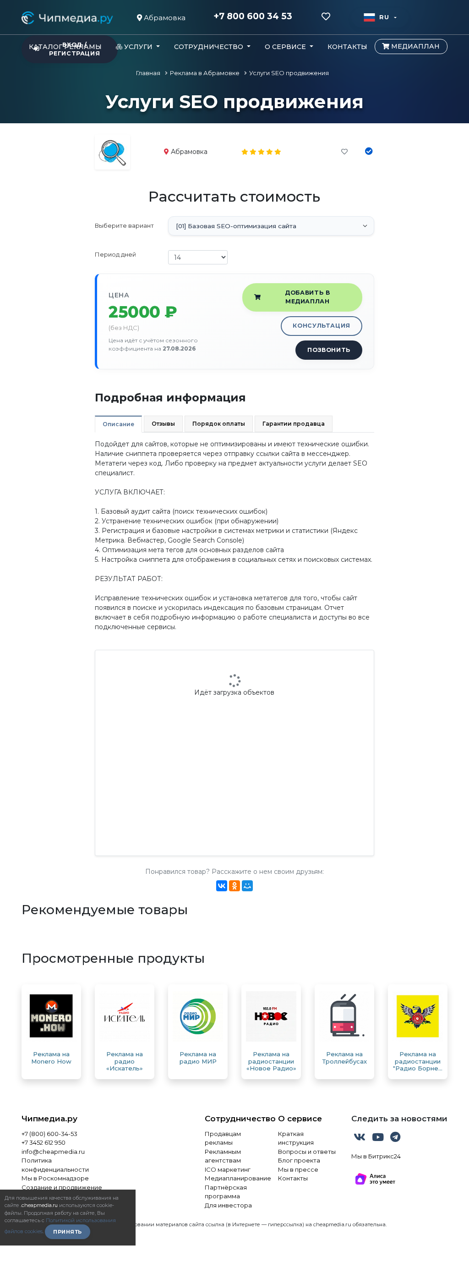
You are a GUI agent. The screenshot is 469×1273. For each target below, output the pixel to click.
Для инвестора (228, 1205)
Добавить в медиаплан (307, 297)
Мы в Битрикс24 (376, 1156)
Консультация (321, 325)
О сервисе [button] (286, 47)
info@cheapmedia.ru (53, 1151)
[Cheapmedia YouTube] (379, 1139)
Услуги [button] (138, 47)
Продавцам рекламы (223, 1138)
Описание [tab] (118, 424)
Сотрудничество (234, 1118)
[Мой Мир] (247, 885)
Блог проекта (299, 1160)
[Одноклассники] (234, 885)
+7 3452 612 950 (43, 1142)
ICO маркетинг (228, 1169)
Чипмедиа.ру (49, 1118)
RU (384, 17)
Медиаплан (414, 46)
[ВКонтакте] (221, 885)
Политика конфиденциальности (55, 1165)
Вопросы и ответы (307, 1151)
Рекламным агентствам (223, 1156)
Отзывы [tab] (163, 423)
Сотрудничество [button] (209, 47)
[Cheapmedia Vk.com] (360, 1139)
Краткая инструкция (296, 1138)
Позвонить (328, 349)
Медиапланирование (234, 1178)
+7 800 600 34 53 (252, 16)
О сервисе (300, 1118)
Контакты (347, 47)
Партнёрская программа (226, 1192)
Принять (67, 1232)
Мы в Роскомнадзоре (55, 1178)
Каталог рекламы (65, 47)
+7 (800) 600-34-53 (49, 1133)
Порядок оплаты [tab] (218, 423)
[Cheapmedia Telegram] (395, 1139)
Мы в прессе (298, 1169)
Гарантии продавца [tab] (293, 423)
